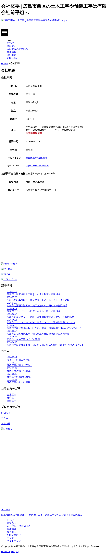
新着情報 (5, 423)
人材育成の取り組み (17, 49)
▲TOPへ (5, 509)
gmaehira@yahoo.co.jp (36, 158)
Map (13, 551)
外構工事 (11, 397)
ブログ (10, 538)
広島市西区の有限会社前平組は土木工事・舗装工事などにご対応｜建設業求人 (41, 515)
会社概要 (11, 55)
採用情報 (11, 52)
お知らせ (5, 413)
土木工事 (11, 394)
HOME (10, 43)
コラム (4, 418)
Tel (8, 551)
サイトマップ (14, 541)
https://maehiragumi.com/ (37, 165)
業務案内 (11, 46)
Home (4, 551)
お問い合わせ (14, 58)
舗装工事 (11, 400)
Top (17, 551)
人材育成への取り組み (18, 526)
